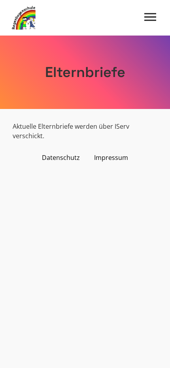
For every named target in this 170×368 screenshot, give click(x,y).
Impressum (111, 157)
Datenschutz (61, 157)
